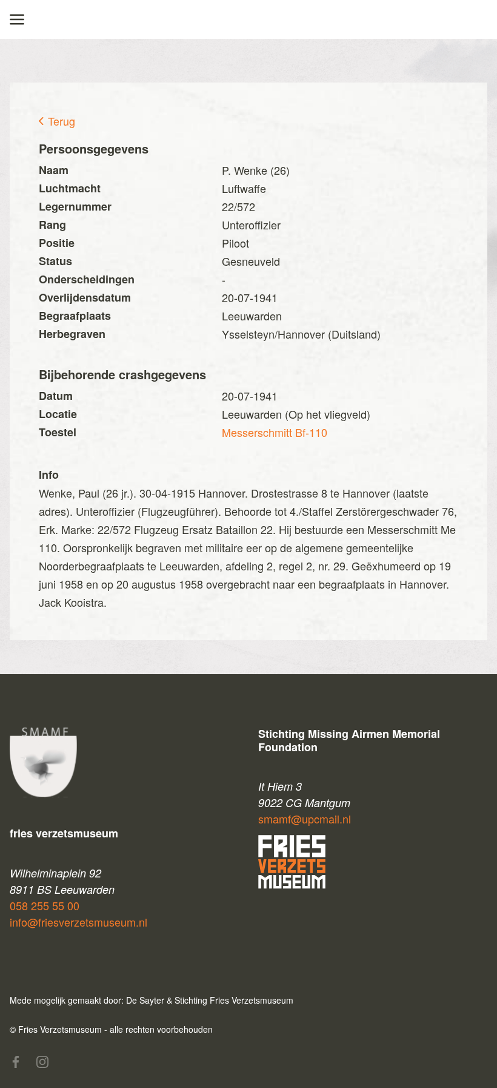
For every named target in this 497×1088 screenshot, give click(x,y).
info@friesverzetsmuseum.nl (78, 922)
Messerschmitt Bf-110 (274, 432)
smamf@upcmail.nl (304, 818)
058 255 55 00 (44, 905)
